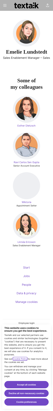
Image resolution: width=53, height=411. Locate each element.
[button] (47, 5)
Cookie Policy (20, 358)
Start (26, 267)
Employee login (27, 323)
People (26, 284)
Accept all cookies (26, 384)
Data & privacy (26, 293)
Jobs (26, 276)
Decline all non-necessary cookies (26, 393)
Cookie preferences (26, 402)
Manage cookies (26, 302)
